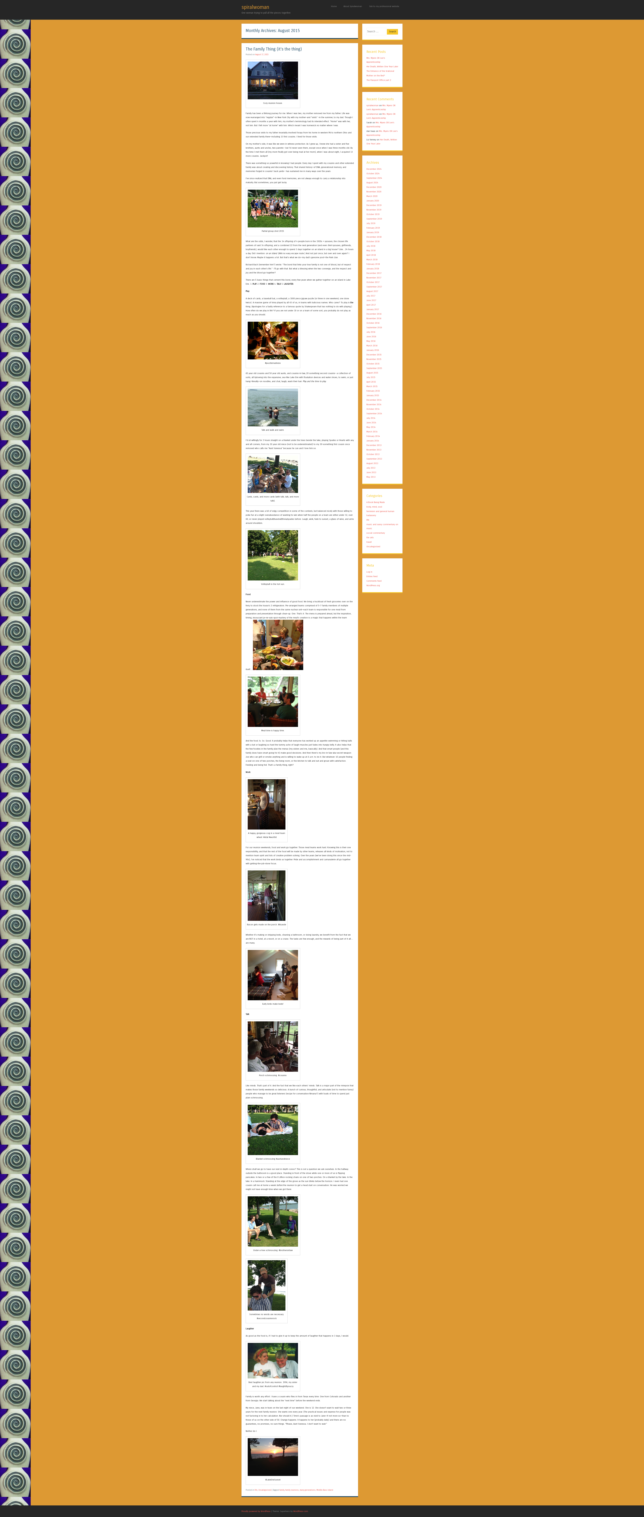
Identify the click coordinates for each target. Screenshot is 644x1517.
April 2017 (371, 305)
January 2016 (372, 350)
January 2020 (372, 200)
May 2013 (370, 477)
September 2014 (374, 413)
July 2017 (370, 296)
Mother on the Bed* (375, 75)
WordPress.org (373, 585)
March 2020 (372, 196)
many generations (307, 1490)
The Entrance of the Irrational (380, 71)
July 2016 (370, 332)
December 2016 (374, 314)
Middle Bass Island (324, 1490)
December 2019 (374, 205)
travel (369, 542)
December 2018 (374, 237)
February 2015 (373, 391)
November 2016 (373, 318)
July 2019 (370, 223)
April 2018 (371, 255)
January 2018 (372, 268)
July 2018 (370, 246)
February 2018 (373, 264)
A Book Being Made (375, 502)
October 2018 (373, 241)
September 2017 (374, 286)
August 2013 (372, 463)
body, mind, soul (374, 506)
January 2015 (372, 395)
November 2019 (373, 209)
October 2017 (373, 282)
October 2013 (373, 454)
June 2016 (371, 336)
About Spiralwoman (352, 6)
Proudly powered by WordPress (256, 1511)
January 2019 (372, 232)
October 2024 (373, 173)
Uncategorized (264, 1490)
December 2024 (374, 169)
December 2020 (374, 187)
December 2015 (374, 354)
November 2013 (373, 449)
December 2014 (374, 400)
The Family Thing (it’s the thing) (274, 49)
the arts (370, 537)
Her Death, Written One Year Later (382, 66)
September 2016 (374, 327)
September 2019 (374, 219)
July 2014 (370, 418)
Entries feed (372, 576)
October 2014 (373, 409)
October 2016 (373, 323)
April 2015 (371, 382)
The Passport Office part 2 (378, 80)
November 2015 (373, 359)
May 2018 (370, 250)
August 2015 (372, 372)
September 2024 (374, 178)
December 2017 (374, 273)
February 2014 (373, 436)
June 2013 (371, 472)
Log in (369, 572)
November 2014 (373, 404)
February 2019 (373, 228)
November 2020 (373, 191)
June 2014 (371, 422)
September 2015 (374, 368)
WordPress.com (300, 1511)
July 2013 (370, 468)
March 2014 (372, 431)
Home (334, 6)
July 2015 (370, 377)
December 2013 (374, 445)
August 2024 (372, 182)
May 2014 (370, 427)
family (281, 1490)
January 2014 (372, 440)
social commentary (375, 533)
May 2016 (370, 341)
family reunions (292, 1490)
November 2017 (373, 277)
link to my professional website (384, 6)
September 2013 (374, 459)
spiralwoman (255, 7)
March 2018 (372, 259)
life (256, 1490)
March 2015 (372, 386)
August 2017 (372, 291)
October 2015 (373, 363)
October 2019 (373, 214)
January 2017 (372, 309)
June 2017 (371, 300)
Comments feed (374, 581)
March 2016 (372, 345)
